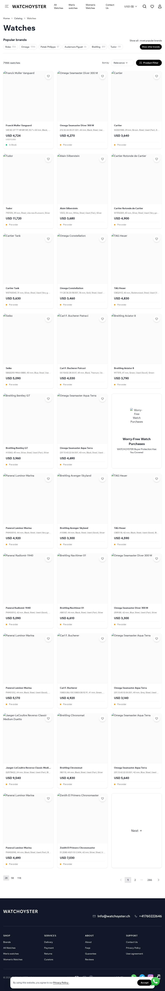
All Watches (58, 6)
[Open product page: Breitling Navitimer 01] (82, 590)
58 (12, 878)
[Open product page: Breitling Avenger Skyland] (82, 511)
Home (6, 18)
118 (19, 878)
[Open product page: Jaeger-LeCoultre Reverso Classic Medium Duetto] (28, 750)
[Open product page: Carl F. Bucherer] (82, 670)
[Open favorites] (152, 6)
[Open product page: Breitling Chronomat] (82, 750)
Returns (48, 953)
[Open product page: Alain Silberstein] (82, 191)
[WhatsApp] (155, 981)
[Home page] (29, 6)
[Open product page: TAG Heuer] (137, 271)
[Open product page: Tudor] (28, 191)
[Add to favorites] (48, 76)
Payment (49, 947)
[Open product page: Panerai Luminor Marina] (28, 511)
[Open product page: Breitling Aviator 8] (137, 351)
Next (134, 831)
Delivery (48, 942)
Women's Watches (90, 6)
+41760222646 (150, 916)
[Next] (158, 880)
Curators (48, 959)
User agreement (134, 953)
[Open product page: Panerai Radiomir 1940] (28, 590)
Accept (145, 982)
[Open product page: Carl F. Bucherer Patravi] (82, 351)
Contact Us (110, 6)
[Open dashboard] (160, 6)
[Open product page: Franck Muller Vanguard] (28, 110)
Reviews (89, 959)
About (88, 942)
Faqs (87, 947)
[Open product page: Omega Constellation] (82, 271)
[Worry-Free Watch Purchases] (137, 431)
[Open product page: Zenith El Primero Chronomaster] (82, 830)
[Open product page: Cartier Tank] (28, 271)
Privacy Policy (133, 947)
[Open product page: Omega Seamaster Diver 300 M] (82, 110)
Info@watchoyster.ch (113, 916)
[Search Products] (144, 6)
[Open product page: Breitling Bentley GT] (28, 431)
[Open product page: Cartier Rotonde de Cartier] (137, 191)
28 (6, 878)
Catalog (18, 18)
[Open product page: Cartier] (137, 110)
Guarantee (90, 953)
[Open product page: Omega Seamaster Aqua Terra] (82, 431)
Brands (7, 942)
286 (149, 880)
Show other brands (151, 47)
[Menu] (6, 6)
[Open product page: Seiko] (28, 351)
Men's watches (73, 6)
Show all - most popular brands (146, 40)
